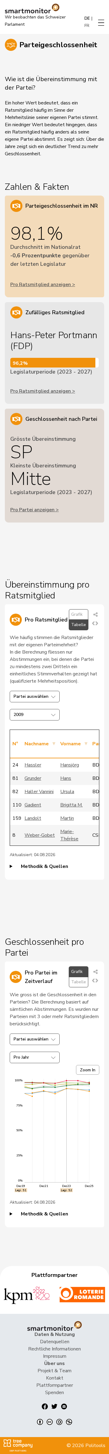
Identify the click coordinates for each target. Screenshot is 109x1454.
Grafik (77, 614)
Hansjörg (69, 765)
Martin (67, 818)
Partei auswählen (31, 696)
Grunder (33, 778)
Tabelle (78, 625)
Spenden (54, 1392)
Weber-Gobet (40, 835)
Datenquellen (54, 1341)
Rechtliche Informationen (54, 1349)
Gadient (33, 805)
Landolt (33, 818)
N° (15, 743)
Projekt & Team (54, 1370)
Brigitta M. (71, 805)
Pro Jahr (21, 1057)
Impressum (54, 1356)
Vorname (70, 743)
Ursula (67, 791)
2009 (18, 714)
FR (86, 25)
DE (87, 18)
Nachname (37, 743)
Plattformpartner (54, 1385)
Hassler (33, 765)
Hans (65, 778)
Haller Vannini (39, 791)
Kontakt (54, 1378)
